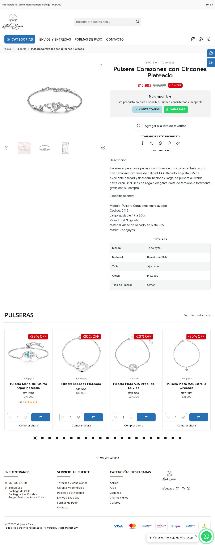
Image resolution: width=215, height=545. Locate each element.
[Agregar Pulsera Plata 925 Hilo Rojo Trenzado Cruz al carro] (203, 417)
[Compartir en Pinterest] (169, 143)
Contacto (62, 507)
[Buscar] (137, 22)
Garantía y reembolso (70, 487)
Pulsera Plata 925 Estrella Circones (138, 386)
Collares (115, 502)
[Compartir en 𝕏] (151, 143)
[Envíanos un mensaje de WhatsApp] (206, 536)
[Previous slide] (7, 148)
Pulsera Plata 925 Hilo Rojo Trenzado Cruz (191, 386)
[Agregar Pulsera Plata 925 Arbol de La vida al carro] (98, 417)
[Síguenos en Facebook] (200, 39)
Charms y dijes (119, 497)
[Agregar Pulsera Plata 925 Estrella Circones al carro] (151, 417)
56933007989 (17, 482)
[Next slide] (102, 148)
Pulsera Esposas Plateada (33, 384)
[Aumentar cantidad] (31, 417)
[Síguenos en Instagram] (193, 39)
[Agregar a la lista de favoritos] (16, 347)
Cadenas (115, 492)
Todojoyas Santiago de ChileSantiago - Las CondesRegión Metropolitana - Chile (26, 492)
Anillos (114, 482)
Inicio (7, 49)
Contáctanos (149, 109)
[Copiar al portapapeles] (178, 143)
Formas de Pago (67, 502)
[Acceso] (211, 62)
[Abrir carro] (211, 53)
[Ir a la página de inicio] (12, 22)
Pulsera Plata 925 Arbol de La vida (86, 386)
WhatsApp (177, 109)
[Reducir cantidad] (15, 417)
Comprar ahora (33, 425)
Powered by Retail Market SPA (61, 527)
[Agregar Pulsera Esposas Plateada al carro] (45, 417)
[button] (19, 39)
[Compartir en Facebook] (142, 143)
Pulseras (21, 49)
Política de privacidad (70, 492)
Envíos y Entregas (68, 497)
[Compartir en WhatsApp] (160, 143)
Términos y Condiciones (72, 482)
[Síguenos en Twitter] (208, 39)
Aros (113, 487)
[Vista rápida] (16, 357)
